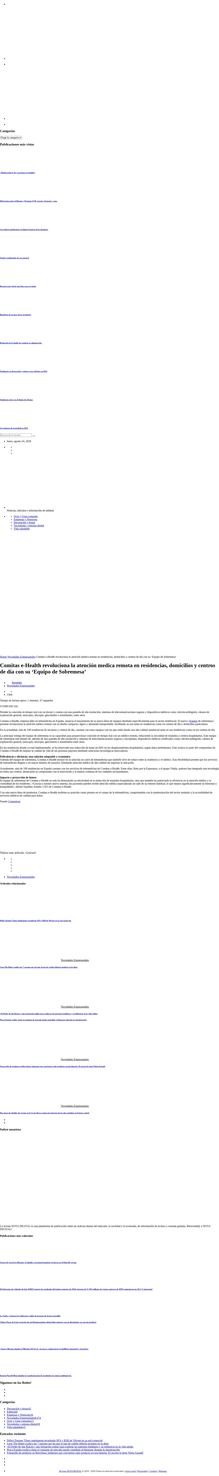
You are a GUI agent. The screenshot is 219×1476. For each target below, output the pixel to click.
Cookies (153, 1471)
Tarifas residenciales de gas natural (14, 258)
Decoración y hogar (24, 522)
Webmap (163, 1471)
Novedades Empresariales (21, 656)
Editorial (11, 1411)
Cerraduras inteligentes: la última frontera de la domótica (24, 229)
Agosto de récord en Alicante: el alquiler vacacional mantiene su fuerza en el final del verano (38, 1262)
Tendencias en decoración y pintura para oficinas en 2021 (23, 371)
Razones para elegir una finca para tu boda (18, 286)
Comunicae (14, 801)
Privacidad (142, 1471)
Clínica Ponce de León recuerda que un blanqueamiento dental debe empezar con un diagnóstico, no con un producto (48, 1322)
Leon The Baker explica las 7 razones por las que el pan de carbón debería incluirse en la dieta (39, 967)
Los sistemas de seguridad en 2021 (14, 428)
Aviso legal (130, 1471)
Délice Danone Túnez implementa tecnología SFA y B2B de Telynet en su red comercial (35, 921)
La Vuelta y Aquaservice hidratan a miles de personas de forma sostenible (30, 1316)
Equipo (193, 721)
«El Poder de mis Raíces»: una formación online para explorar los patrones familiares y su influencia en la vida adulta (49, 1014)
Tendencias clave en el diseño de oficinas (16, 400)
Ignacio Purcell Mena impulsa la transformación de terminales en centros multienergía (36, 1376)
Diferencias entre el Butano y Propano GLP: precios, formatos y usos (28, 201)
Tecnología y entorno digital (29, 525)
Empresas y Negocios (25, 519)
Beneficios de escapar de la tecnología (15, 315)
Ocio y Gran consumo (26, 516)
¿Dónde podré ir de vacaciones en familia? (17, 173)
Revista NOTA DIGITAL (70, 1471)
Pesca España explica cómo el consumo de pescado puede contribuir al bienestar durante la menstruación (43, 1020)
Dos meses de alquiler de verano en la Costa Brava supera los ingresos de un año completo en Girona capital (44, 1113)
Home (3, 656)
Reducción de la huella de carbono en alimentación (21, 343)
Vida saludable (22, 528)
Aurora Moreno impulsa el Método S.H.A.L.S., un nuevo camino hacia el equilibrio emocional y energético (44, 1349)
